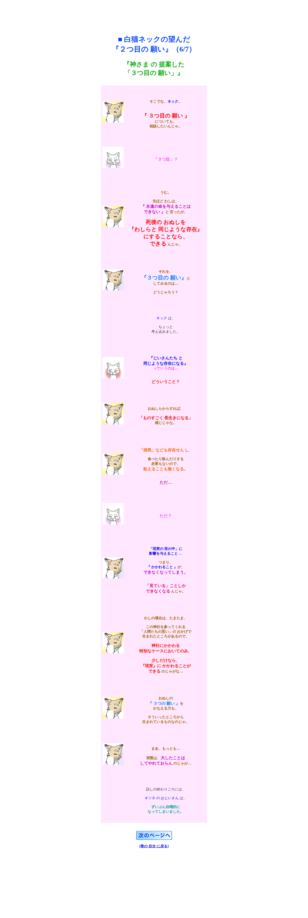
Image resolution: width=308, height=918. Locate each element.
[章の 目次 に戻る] (154, 846)
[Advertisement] (154, 13)
